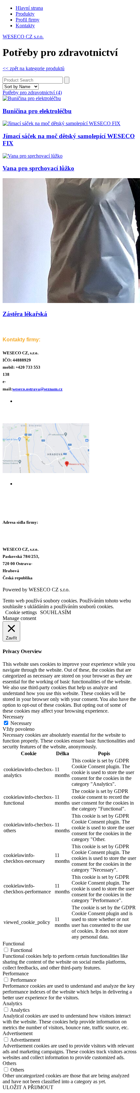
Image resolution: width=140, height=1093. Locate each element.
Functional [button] (13, 943)
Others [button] (9, 1063)
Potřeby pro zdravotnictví (32, 92)
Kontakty (25, 25)
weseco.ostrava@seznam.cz (37, 389)
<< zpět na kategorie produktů (33, 68)
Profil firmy (27, 19)
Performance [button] (16, 973)
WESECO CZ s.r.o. (23, 36)
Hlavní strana (29, 8)
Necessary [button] (13, 716)
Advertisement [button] (18, 1033)
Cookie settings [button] (21, 612)
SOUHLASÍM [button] (55, 612)
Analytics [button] (12, 1003)
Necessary (21, 723)
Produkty (25, 14)
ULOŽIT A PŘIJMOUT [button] (28, 1087)
